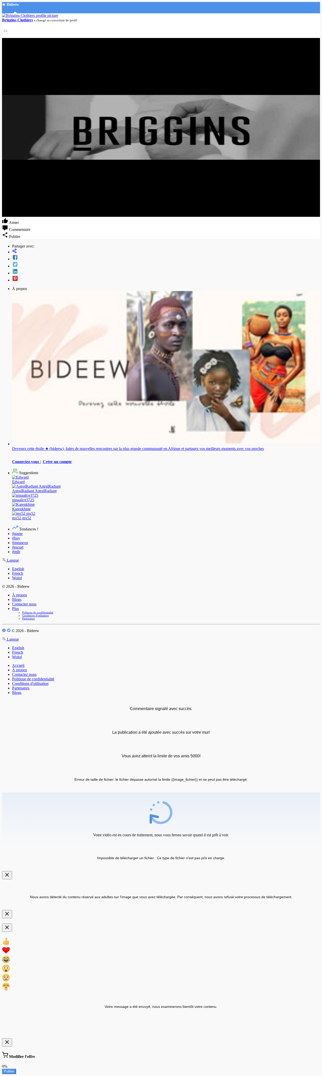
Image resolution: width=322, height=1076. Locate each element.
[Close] (7, 875)
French (17, 573)
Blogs (16, 599)
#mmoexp (20, 543)
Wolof (17, 578)
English (18, 569)
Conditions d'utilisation (35, 615)
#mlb (16, 552)
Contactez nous (24, 604)
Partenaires (28, 618)
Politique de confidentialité (37, 612)
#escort (17, 547)
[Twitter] (166, 264)
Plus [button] (15, 608)
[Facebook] (166, 257)
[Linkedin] (166, 271)
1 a (5, 30)
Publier (9, 1071)
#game (17, 533)
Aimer (13, 222)
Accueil (18, 665)
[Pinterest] (166, 278)
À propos (19, 595)
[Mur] (166, 251)
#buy (16, 538)
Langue (12, 560)
